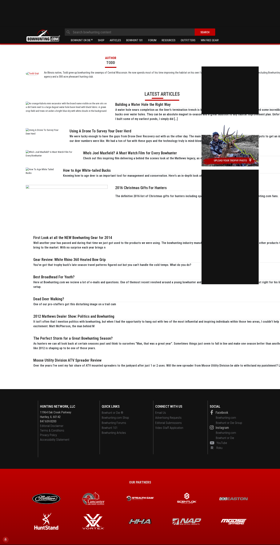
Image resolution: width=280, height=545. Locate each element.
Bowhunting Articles (114, 433)
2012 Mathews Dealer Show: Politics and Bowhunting (73, 316)
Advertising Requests (168, 417)
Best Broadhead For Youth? (53, 277)
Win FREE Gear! (210, 40)
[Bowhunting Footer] (233, 498)
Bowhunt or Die (82, 40)
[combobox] (140, 32)
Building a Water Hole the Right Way (143, 104)
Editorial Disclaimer (51, 426)
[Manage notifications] (5, 539)
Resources (168, 40)
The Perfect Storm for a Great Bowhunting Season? (73, 338)
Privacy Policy (48, 435)
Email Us (160, 413)
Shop (101, 40)
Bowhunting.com (226, 417)
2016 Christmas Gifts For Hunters (141, 187)
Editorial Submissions (168, 423)
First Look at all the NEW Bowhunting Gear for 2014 (72, 237)
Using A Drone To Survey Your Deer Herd (100, 131)
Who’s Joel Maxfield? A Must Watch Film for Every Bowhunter (130, 153)
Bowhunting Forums (114, 423)
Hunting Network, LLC (57, 406)
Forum (152, 40)
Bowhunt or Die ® (112, 413)
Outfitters (188, 40)
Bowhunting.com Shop (115, 417)
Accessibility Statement (54, 439)
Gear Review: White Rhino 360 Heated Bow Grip (69, 259)
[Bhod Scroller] (233, 521)
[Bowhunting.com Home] (43, 36)
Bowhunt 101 (134, 40)
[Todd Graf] (32, 73)
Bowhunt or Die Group (229, 423)
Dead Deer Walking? (48, 299)
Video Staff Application (169, 428)
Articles (115, 40)
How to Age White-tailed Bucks (87, 170)
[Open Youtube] (213, 443)
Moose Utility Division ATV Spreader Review (67, 360)
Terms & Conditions (52, 430)
